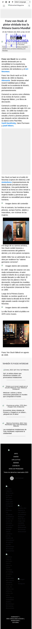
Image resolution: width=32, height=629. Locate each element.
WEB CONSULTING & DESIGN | (15, 618)
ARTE (16, 453)
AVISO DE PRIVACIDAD (16, 469)
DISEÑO (16, 457)
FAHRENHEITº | (15, 617)
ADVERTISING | (15, 620)
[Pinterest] (12, 2)
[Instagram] (6, 2)
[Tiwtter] (9, 2)
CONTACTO (16, 466)
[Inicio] (16, 5)
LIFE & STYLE (16, 460)
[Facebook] (3, 2)
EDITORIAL (15, 622)
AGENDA (16, 463)
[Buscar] (28, 5)
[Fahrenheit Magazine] (16, 450)
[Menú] (4, 6)
